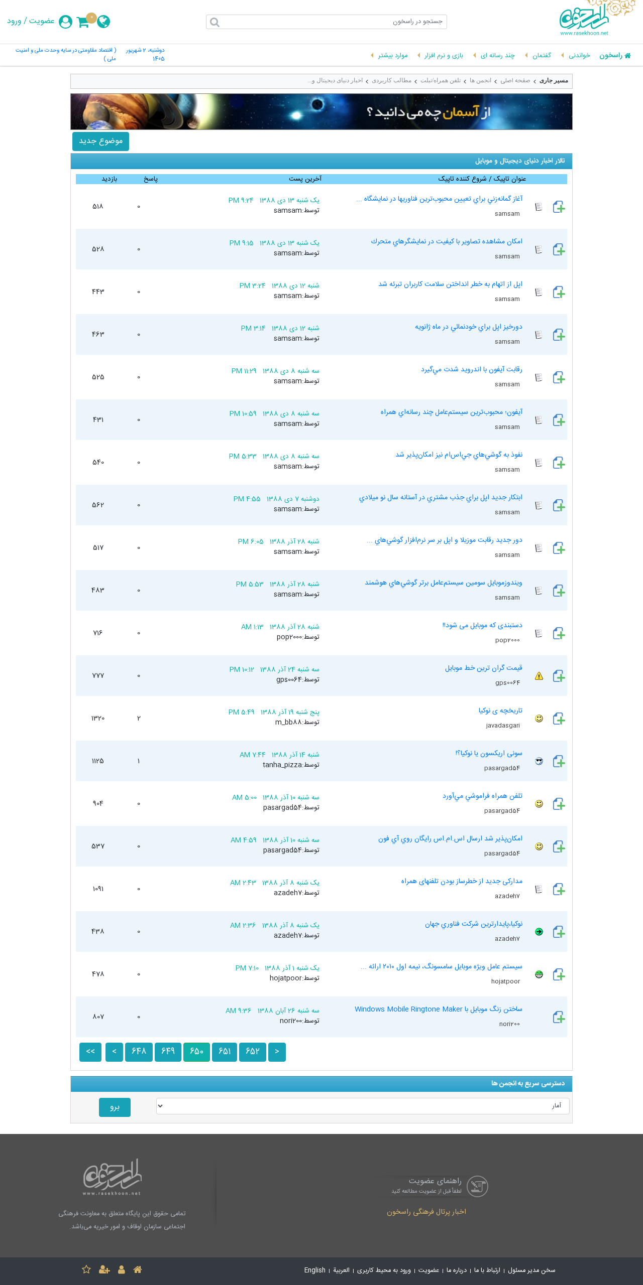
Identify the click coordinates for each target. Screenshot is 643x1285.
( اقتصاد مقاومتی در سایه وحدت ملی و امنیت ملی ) (66, 55)
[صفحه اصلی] (137, 1271)
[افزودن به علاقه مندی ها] (86, 1271)
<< (90, 1052)
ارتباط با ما (487, 1270)
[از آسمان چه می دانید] (321, 111)
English (315, 1270)
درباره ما (457, 1270)
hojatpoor (506, 981)
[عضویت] (104, 1271)
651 (225, 1052)
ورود (14, 22)
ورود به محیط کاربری (384, 1270)
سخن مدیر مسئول (532, 1270)
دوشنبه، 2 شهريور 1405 (145, 55)
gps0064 (508, 683)
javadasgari (503, 726)
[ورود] (121, 1271)
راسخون (610, 56)
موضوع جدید (101, 141)
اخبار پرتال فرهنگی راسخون (426, 1212)
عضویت (42, 22)
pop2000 (508, 640)
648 (139, 1052)
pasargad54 (502, 768)
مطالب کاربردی (391, 80)
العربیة (341, 1270)
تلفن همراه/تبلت (440, 80)
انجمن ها (480, 80)
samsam (508, 214)
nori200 (510, 1024)
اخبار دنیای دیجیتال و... (335, 80)
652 (253, 1052)
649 (168, 1052)
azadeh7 (508, 896)
